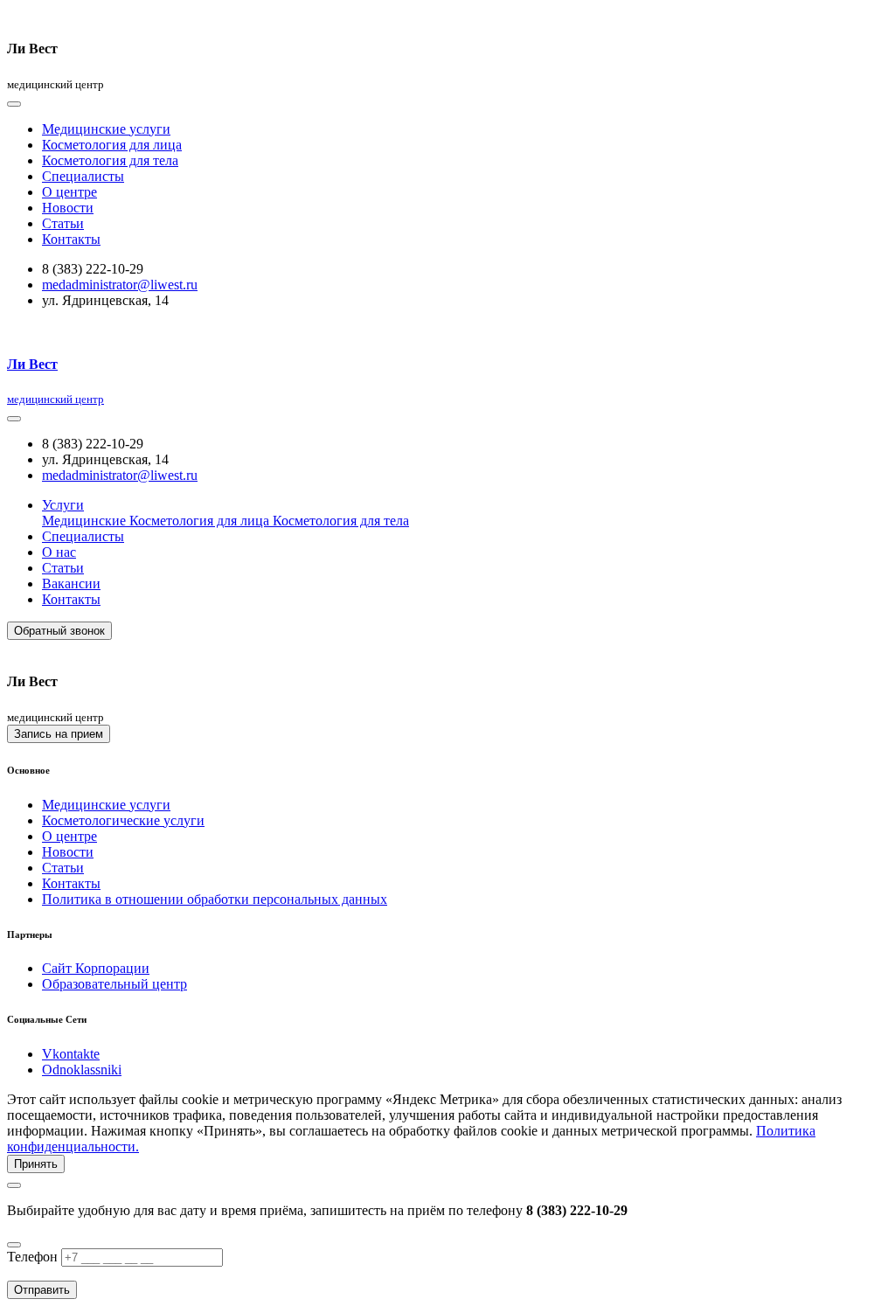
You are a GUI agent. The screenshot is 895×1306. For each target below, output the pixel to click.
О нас (59, 552)
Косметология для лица (112, 144)
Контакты (71, 239)
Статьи (63, 223)
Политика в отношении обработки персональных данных (214, 899)
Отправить (42, 1289)
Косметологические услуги (123, 820)
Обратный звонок (59, 630)
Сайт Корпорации (95, 968)
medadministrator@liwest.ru (120, 284)
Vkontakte (71, 1053)
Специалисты (83, 176)
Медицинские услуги (106, 129)
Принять (36, 1164)
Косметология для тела (110, 160)
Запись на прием (58, 733)
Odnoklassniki (81, 1069)
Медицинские (85, 520)
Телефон (32, 1256)
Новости (68, 207)
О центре (69, 191)
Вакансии (71, 583)
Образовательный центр (114, 983)
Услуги (63, 504)
